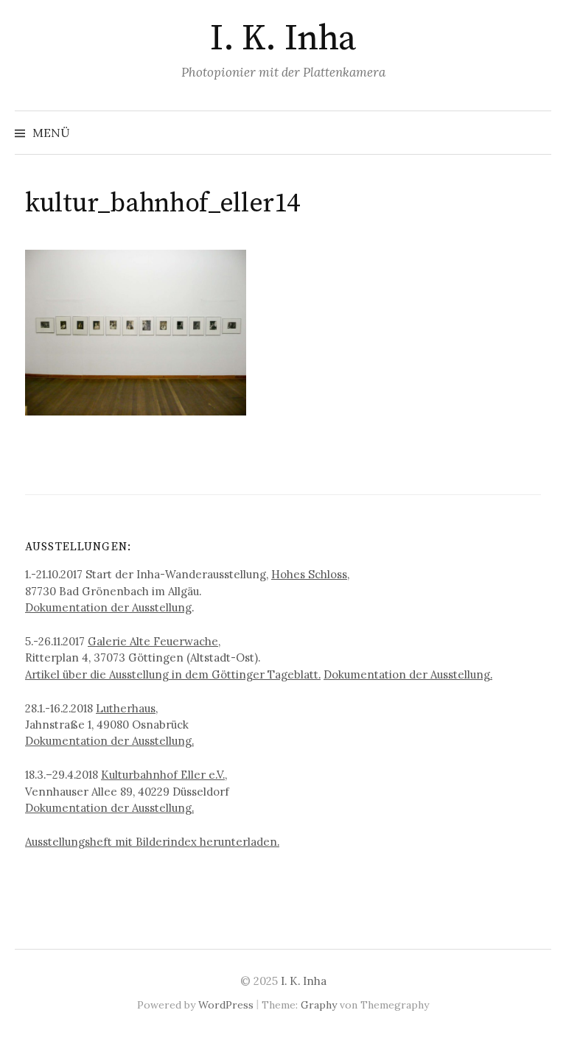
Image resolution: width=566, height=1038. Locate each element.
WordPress (226, 1004)
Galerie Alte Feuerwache (153, 641)
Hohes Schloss (309, 574)
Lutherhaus (126, 708)
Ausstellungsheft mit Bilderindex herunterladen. (152, 842)
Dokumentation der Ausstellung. (408, 674)
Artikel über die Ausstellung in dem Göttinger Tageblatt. (173, 674)
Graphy (319, 1004)
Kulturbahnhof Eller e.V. (163, 775)
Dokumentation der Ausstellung (108, 607)
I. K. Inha (282, 39)
